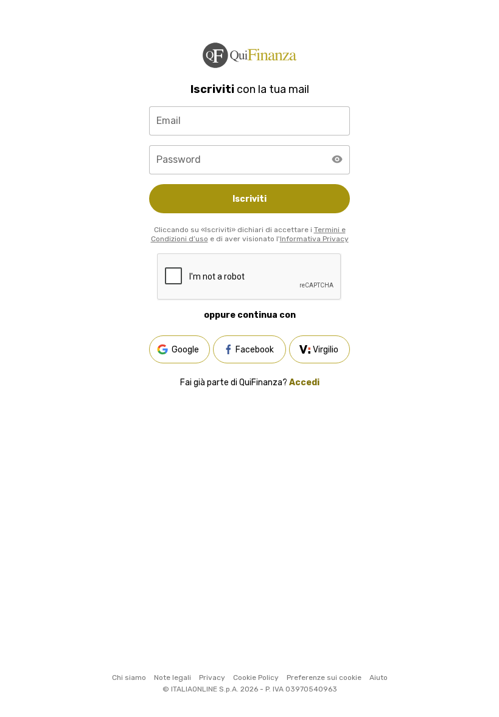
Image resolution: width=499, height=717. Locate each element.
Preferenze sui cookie (324, 677)
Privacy (212, 677)
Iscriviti (249, 199)
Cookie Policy (256, 677)
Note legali (172, 677)
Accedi (304, 382)
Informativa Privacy (314, 239)
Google (185, 350)
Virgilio (325, 350)
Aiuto (378, 677)
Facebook (255, 350)
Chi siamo (129, 677)
